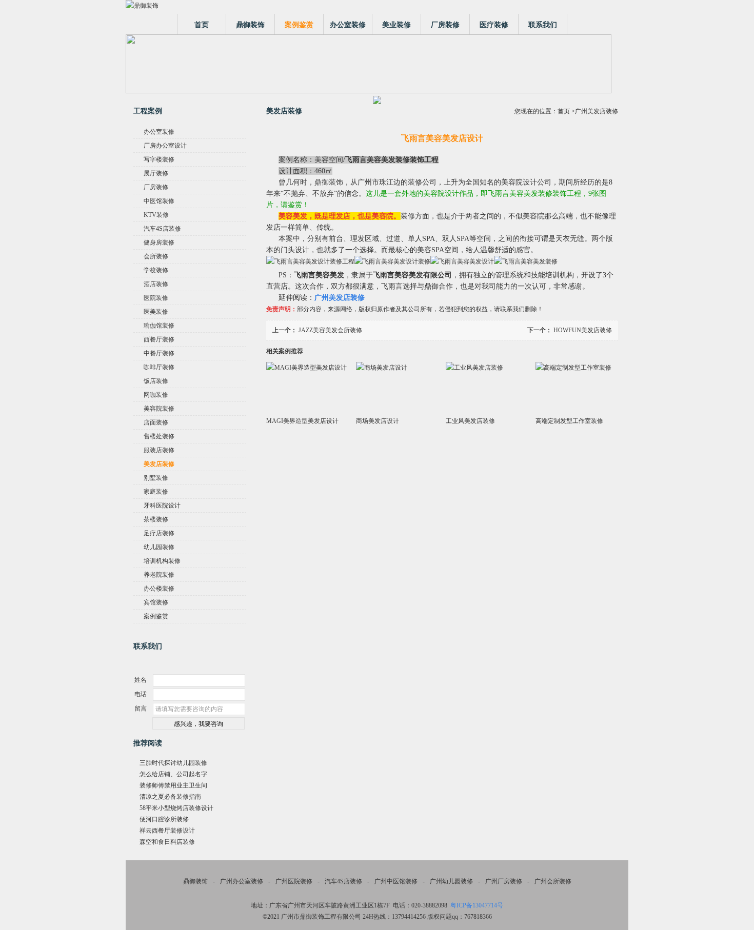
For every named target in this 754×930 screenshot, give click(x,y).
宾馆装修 (156, 602)
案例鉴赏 (299, 25)
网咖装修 (156, 394)
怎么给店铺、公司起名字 (173, 774)
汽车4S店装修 (162, 228)
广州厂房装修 (503, 881)
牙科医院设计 (162, 505)
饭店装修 (156, 381)
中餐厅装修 (159, 353)
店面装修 (156, 422)
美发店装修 (159, 464)
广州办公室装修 (241, 881)
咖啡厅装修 (159, 367)
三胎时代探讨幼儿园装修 (173, 762)
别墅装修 (156, 477)
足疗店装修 (159, 533)
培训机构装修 (162, 560)
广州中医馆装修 (396, 881)
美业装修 (396, 25)
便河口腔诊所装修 (164, 819)
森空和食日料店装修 (167, 841)
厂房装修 (445, 25)
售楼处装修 (159, 436)
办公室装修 (348, 25)
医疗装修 (494, 25)
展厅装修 (156, 173)
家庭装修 (156, 491)
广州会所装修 (552, 881)
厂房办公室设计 (165, 145)
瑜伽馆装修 (159, 325)
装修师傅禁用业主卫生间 (173, 785)
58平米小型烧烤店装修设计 (176, 808)
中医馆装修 (159, 201)
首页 (201, 25)
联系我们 (542, 25)
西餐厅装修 (159, 339)
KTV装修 (156, 214)
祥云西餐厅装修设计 (167, 830)
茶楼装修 (156, 519)
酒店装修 (156, 284)
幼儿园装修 (159, 547)
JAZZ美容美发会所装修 (330, 330)
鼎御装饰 (250, 25)
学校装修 (156, 270)
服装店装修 (159, 450)
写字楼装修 (159, 159)
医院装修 (156, 297)
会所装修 (156, 256)
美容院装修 (159, 408)
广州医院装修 (293, 881)
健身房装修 (159, 242)
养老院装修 (159, 574)
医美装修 (156, 311)
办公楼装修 (159, 588)
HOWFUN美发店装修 (582, 330)
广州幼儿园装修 (451, 881)
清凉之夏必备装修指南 (170, 796)
